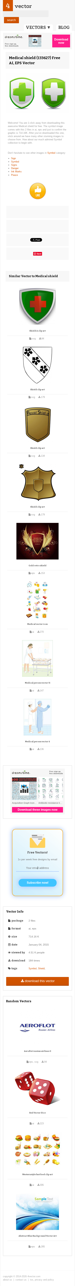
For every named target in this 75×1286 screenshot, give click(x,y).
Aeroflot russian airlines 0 (37, 1051)
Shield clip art (37, 389)
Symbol (51, 152)
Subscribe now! (37, 882)
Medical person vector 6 (37, 741)
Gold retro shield (37, 565)
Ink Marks (16, 171)
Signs (14, 165)
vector (23, 6)
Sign (13, 158)
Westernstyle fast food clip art (37, 1174)
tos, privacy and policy (42, 1279)
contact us (21, 1279)
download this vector (40, 981)
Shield (41, 968)
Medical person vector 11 (37, 683)
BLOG (64, 27)
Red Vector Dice (37, 1113)
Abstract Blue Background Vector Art (38, 1236)
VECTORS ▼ (38, 27)
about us (7, 1279)
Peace (14, 175)
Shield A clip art (37, 331)
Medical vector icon (37, 624)
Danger (15, 168)
